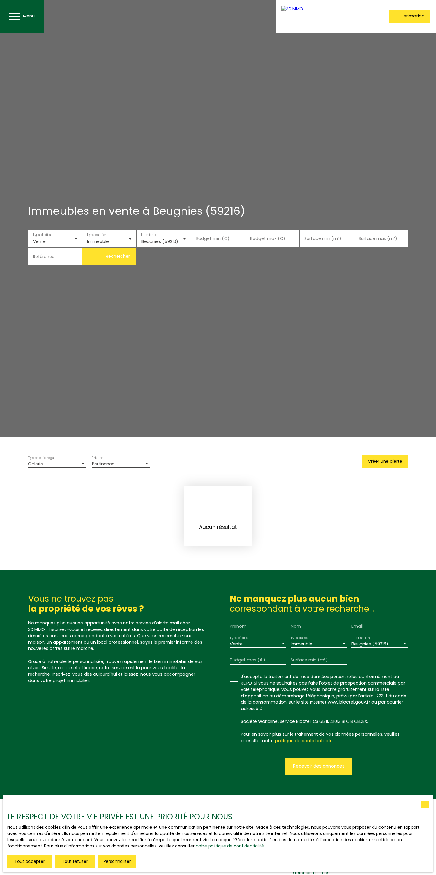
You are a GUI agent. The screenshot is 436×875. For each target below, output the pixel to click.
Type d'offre (42, 234)
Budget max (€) (267, 238)
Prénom (238, 626)
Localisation (150, 234)
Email (357, 626)
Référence (44, 256)
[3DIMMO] (320, 16)
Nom (296, 626)
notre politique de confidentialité (230, 846)
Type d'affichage (41, 458)
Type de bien (96, 234)
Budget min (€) (213, 238)
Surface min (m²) (322, 238)
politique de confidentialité (304, 741)
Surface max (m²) (378, 238)
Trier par (98, 458)
